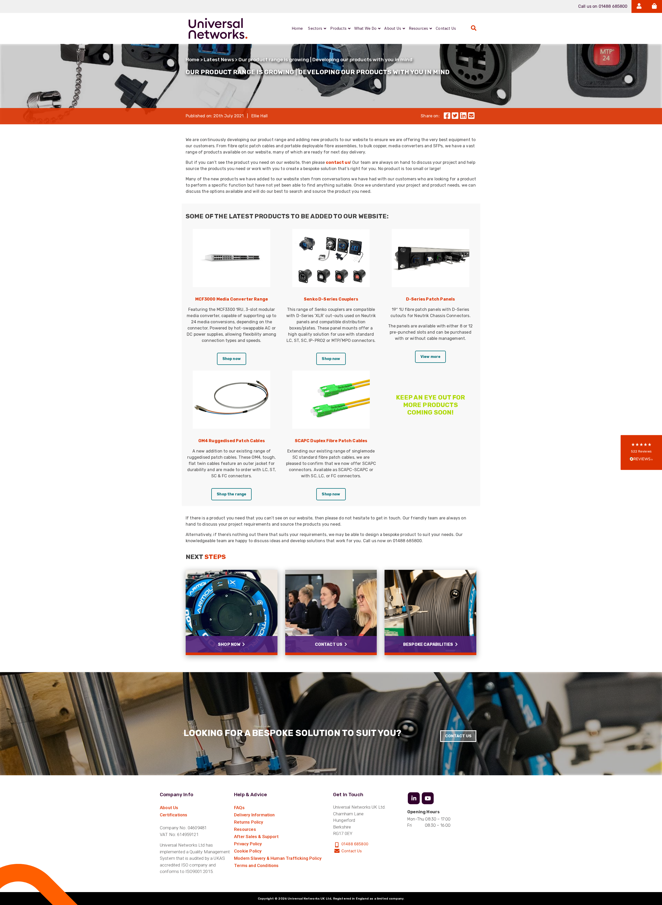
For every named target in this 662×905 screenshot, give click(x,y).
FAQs (239, 807)
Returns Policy (248, 822)
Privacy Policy (248, 843)
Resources (245, 829)
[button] (641, 452)
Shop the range (231, 494)
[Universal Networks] (218, 28)
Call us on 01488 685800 (603, 6)
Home (192, 60)
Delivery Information (254, 814)
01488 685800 (354, 843)
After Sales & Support (256, 836)
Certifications (173, 814)
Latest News (219, 60)
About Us (169, 807)
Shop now (231, 359)
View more (430, 357)
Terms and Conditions (256, 865)
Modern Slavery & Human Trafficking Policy (277, 858)
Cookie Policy (247, 851)
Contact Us (458, 736)
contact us (338, 162)
